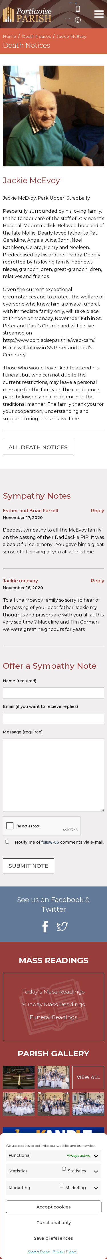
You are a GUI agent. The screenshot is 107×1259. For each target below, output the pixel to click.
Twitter (53, 909)
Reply (97, 510)
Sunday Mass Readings (53, 1004)
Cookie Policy (39, 1251)
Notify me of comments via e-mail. (59, 842)
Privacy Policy (64, 1251)
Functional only (54, 1222)
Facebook (67, 900)
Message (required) (23, 732)
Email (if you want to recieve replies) (40, 706)
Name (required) (19, 680)
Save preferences (53, 1238)
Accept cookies (54, 1207)
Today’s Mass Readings (53, 991)
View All (88, 1077)
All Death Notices (38, 447)
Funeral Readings (54, 1017)
